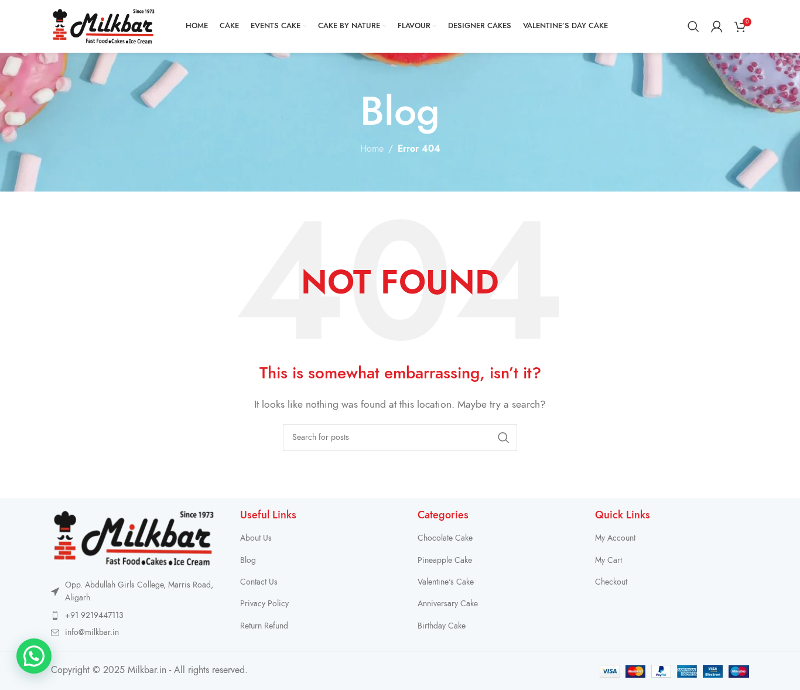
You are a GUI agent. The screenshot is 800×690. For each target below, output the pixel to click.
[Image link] (134, 537)
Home (372, 148)
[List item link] (134, 615)
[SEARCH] (503, 437)
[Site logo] (103, 25)
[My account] (717, 26)
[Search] (693, 26)
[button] (34, 656)
